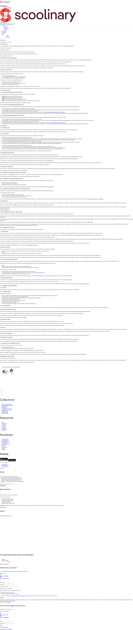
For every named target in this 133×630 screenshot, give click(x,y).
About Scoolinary (5, 439)
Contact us (4, 445)
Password (2, 623)
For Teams (4, 31)
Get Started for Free (10, 24)
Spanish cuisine (5, 412)
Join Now (4, 24)
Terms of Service (5, 465)
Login (1, 625)
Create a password (4, 586)
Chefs (3, 33)
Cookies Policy (5, 466)
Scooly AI (4, 426)
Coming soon (4, 429)
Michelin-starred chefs (6, 410)
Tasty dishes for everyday (7, 408)
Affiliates (3, 449)
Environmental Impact (6, 443)
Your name (2, 582)
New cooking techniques (6, 404)
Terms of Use (14, 595)
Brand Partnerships (5, 441)
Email (1, 621)
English (7, 35)
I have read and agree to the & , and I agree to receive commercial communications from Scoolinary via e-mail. (29, 595)
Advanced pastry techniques (7, 405)
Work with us (4, 447)
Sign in (8, 602)
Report (4, 485)
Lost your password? (4, 627)
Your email (2, 584)
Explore (3, 25)
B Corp (3, 448)
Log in (1, 24)
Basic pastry (4, 407)
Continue (1, 597)
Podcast (3, 430)
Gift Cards (4, 425)
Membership (4, 423)
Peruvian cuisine (5, 413)
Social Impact (4, 442)
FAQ (3, 422)
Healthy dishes (5, 406)
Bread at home (5, 411)
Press (3, 446)
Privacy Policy (4, 464)
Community (4, 32)
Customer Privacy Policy (22, 595)
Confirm (4, 507)
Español (7, 37)
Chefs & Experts (5, 440)
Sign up (10, 629)
